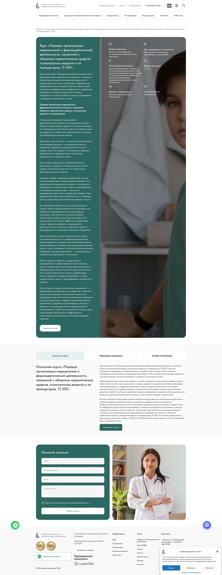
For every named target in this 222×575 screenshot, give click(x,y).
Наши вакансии (142, 557)
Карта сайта (117, 555)
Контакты (164, 15)
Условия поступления (162, 356)
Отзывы (122, 6)
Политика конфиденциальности (191, 572)
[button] (217, 551)
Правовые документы (107, 6)
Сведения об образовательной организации (82, 15)
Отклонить (190, 568)
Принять (171, 568)
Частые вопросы (135, 6)
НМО (114, 540)
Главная (39, 29)
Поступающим (130, 15)
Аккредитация (113, 15)
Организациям (148, 15)
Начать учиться (73, 511)
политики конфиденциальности (76, 503)
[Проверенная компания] (83, 556)
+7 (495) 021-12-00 (135, 418)
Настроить (210, 568)
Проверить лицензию (85, 550)
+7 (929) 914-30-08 (152, 6)
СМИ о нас (178, 15)
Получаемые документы (111, 356)
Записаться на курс (111, 427)
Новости (140, 553)
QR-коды (140, 560)
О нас (139, 534)
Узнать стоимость (50, 328)
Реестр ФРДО (142, 545)
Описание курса (60, 356)
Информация (118, 534)
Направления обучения (48, 15)
